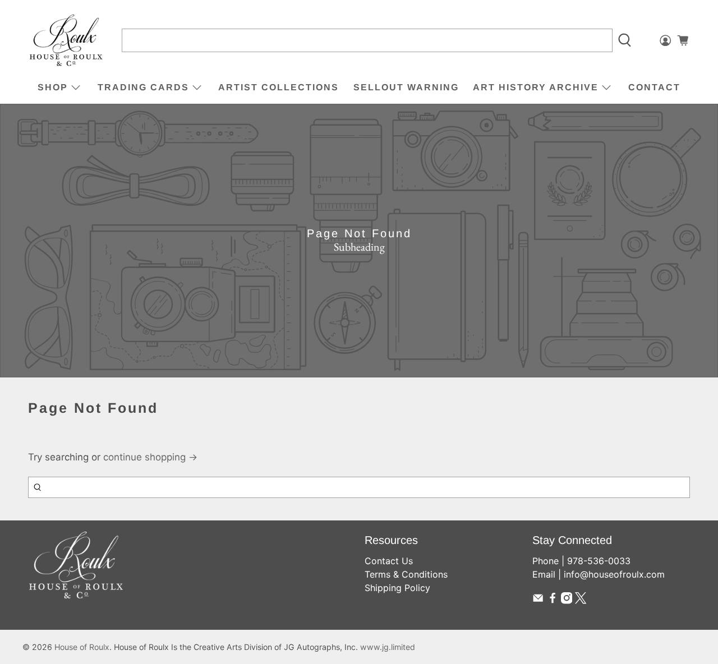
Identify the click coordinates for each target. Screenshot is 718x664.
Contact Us (389, 560)
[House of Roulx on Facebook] (552, 600)
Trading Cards (143, 87)
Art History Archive (536, 87)
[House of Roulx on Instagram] (566, 600)
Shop (53, 87)
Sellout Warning (406, 87)
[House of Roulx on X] (580, 600)
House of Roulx (81, 647)
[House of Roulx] (66, 41)
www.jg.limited (387, 647)
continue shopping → (150, 457)
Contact (654, 87)
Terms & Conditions (406, 574)
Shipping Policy (397, 587)
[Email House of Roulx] (538, 600)
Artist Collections (278, 87)
